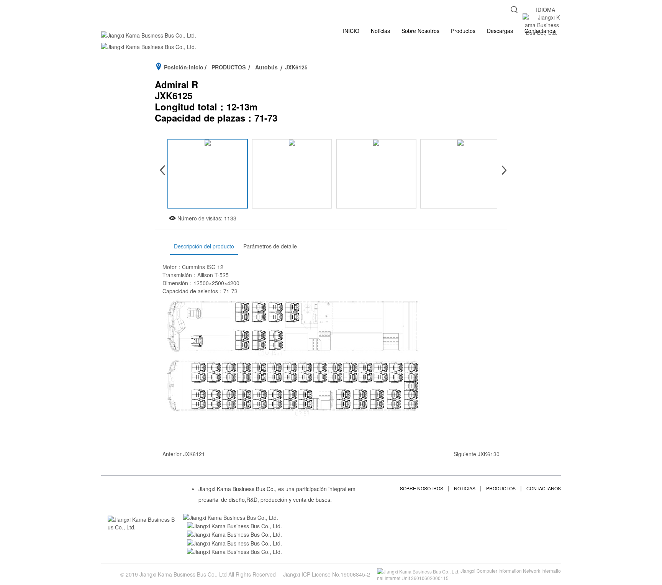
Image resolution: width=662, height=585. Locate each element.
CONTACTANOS (543, 488)
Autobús (266, 67)
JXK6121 (194, 454)
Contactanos (539, 31)
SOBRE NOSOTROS (421, 488)
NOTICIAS (464, 488)
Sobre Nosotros (420, 31)
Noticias (380, 31)
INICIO (351, 31)
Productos (463, 31)
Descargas (500, 31)
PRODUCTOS (228, 67)
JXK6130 (489, 454)
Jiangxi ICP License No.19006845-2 (326, 574)
